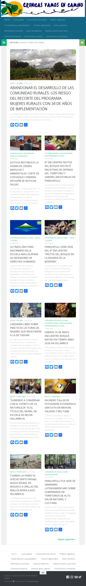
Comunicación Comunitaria (56, 36)
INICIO (7, 19)
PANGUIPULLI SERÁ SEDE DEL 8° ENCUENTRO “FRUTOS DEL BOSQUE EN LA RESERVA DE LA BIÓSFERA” (59, 254)
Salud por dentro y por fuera (56, 31)
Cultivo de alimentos (34, 31)
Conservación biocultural (37, 19)
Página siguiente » (67, 539)
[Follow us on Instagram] (71, 577)
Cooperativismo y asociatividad (16, 25)
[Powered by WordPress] (13, 581)
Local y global (18, 19)
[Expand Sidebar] (4, 42)
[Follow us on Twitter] (80, 577)
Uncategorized (51, 474)
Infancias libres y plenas (33, 36)
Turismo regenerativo (42, 25)
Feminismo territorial (12, 36)
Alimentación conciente (13, 31)
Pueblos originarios (57, 19)
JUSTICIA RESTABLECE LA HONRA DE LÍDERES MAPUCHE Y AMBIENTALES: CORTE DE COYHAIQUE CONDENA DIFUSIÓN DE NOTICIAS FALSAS (24, 173)
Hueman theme (33, 581)
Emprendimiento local (55, 156)
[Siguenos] (63, 577)
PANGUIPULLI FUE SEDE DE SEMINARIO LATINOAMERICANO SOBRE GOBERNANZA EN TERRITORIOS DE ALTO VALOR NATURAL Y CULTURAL (60, 492)
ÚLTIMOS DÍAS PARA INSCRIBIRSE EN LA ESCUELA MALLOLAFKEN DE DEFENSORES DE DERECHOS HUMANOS (24, 254)
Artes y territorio (60, 25)
